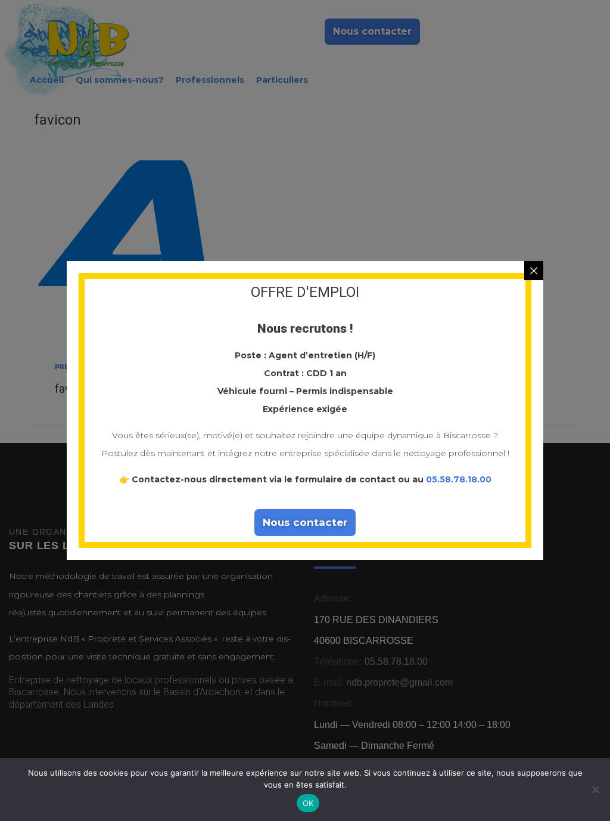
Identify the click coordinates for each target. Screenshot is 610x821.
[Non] (595, 789)
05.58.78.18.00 (458, 479)
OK (308, 803)
